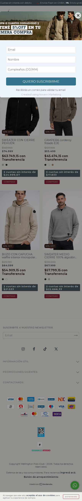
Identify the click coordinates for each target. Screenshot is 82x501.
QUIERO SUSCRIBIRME (41, 81)
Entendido (71, 497)
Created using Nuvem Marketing (41, 94)
